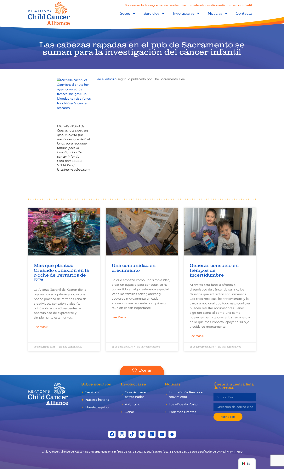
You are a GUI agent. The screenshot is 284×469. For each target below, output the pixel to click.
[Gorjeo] (142, 434)
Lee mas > (41, 327)
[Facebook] (112, 434)
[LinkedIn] (152, 434)
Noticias (215, 13)
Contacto (244, 13)
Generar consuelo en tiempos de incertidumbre (214, 270)
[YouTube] (162, 434)
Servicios (151, 13)
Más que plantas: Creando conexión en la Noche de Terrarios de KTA (61, 273)
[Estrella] (172, 434)
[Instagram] (122, 434)
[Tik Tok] (132, 434)
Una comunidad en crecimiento (134, 268)
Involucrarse (184, 13)
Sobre (125, 13)
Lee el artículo (106, 79)
